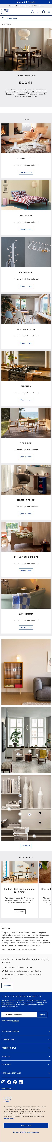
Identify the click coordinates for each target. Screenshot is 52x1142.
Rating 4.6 (31, 2)
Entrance (26, 272)
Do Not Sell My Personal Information (26, 1132)
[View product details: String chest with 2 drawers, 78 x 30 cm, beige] (30, 814)
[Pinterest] (15, 1082)
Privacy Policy (9, 1119)
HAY (15, 945)
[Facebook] (9, 1082)
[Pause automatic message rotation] (49, 2)
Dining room (26, 329)
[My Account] (32, 11)
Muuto (20, 945)
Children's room (26, 557)
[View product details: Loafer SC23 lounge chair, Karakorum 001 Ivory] (18, 754)
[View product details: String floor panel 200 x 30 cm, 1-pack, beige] (20, 814)
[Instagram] (3, 1082)
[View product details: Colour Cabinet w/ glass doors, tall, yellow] (14, 670)
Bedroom (25, 215)
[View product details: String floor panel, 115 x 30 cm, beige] (20, 795)
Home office (26, 500)
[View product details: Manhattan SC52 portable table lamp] (30, 751)
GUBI (6, 945)
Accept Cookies (26, 1125)
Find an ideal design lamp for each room (19, 890)
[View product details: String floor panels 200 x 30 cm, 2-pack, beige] (20, 821)
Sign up (42, 1015)
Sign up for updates (28, 949)
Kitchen (25, 386)
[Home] (2, 24)
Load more (26, 846)
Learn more (5, 978)
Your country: (6, 1021)
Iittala (25, 945)
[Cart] (43, 11)
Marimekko (35, 945)
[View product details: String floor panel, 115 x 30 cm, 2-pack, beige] (20, 801)
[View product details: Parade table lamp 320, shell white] (18, 658)
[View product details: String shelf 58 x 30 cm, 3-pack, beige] (9, 809)
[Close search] (50, 18)
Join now (7, 986)
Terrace (26, 443)
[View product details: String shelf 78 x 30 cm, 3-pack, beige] (34, 836)
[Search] (2, 18)
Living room (26, 158)
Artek (11, 945)
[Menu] (49, 11)
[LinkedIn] (21, 1082)
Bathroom (26, 614)
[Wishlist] (38, 11)
